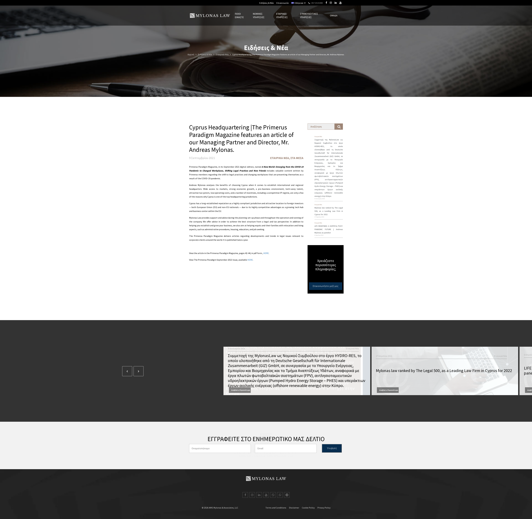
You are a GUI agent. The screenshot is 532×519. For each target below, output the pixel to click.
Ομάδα (333, 15)
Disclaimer (294, 507)
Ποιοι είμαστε (239, 15)
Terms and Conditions (275, 507)
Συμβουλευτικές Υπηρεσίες (309, 15)
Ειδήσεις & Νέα (266, 3)
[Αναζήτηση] (339, 126)
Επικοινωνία (282, 3)
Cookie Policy (308, 507)
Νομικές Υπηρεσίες (258, 15)
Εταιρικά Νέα (279, 158)
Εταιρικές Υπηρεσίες (282, 15)
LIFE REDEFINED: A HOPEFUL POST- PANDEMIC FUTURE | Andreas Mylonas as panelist (328, 229)
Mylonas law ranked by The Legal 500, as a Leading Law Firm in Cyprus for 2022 (328, 211)
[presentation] (127, 371)
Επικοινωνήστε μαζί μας (325, 286)
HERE (266, 253)
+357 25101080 (316, 3)
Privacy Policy (323, 507)
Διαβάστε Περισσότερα (240, 390)
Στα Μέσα (296, 158)
